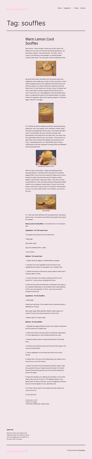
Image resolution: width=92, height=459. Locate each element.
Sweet (35, 402)
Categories (66, 8)
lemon (31, 403)
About (76, 8)
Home (60, 8)
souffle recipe (36, 403)
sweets (47, 403)
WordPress (82, 450)
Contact (82, 8)
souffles (43, 403)
